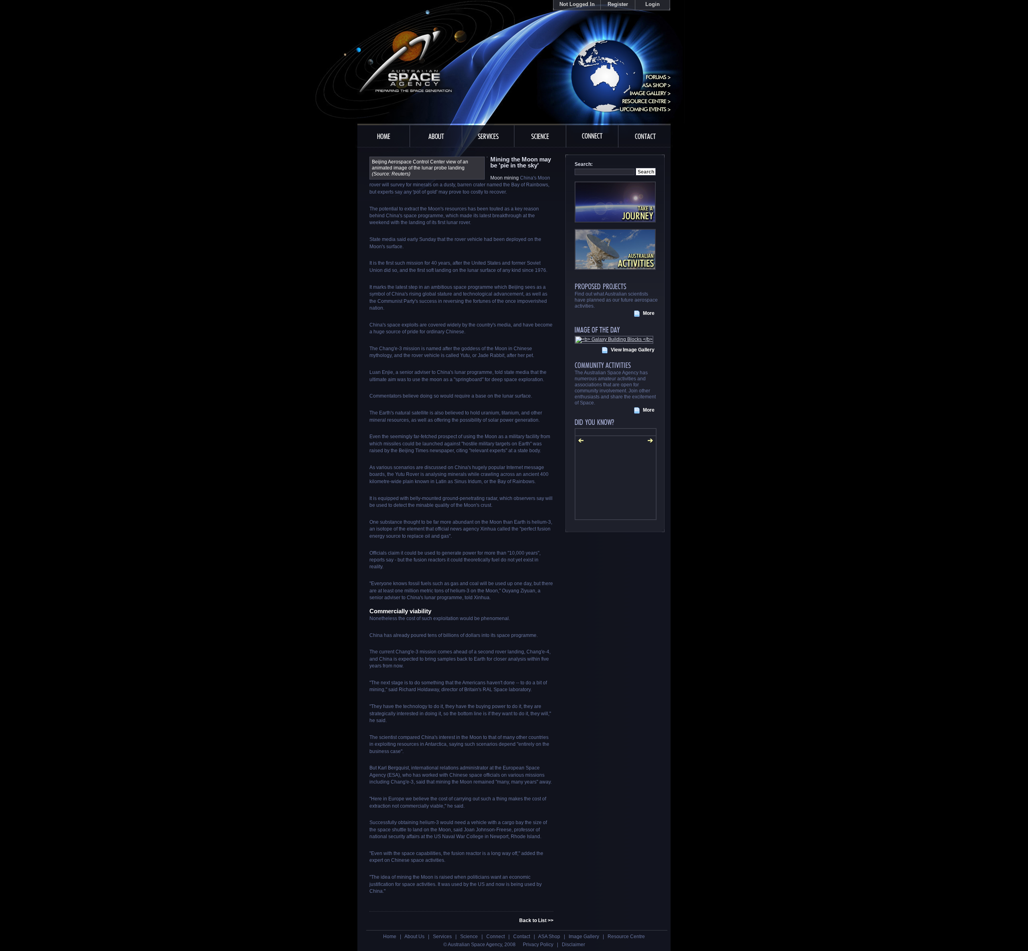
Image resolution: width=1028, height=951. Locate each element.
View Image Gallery (633, 350)
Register (618, 4)
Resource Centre (626, 936)
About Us (414, 936)
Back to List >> (536, 920)
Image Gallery (584, 936)
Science (469, 936)
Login (652, 4)
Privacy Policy (538, 944)
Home (389, 936)
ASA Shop (549, 936)
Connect (495, 936)
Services (442, 936)
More (649, 313)
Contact (521, 936)
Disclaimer (573, 944)
